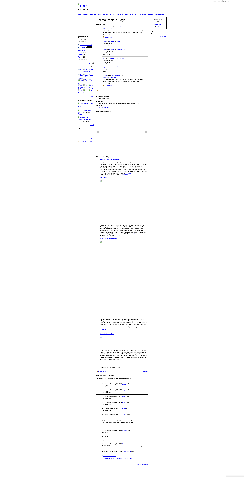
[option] (122, 132)
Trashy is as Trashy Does (108, 238)
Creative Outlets (88, 103)
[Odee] (85, 91)
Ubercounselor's (118, 26)
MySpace (83, 47)
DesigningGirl (106, 26)
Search (242, 1)
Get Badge (163, 36)
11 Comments (124, 174)
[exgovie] (91, 76)
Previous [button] (98, 132)
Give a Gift (83, 141)
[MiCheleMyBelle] (80, 86)
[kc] (80, 71)
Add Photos (101, 153)
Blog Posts (81, 50)
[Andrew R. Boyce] (80, 81)
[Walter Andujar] (80, 76)
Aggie (83, 138)
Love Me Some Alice (107, 334)
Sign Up (215, 1)
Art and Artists (87, 110)
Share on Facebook (86, 45)
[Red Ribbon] (82, 134)
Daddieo (105, 75)
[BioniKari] (85, 86)
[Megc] (91, 91)
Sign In (220, 1)
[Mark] (91, 81)
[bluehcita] (85, 76)
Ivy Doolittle (127, 451)
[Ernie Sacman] (80, 91)
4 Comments (125, 331)
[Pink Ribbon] (90, 134)
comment (111, 41)
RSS (97, 91)
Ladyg (125, 414)
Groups (80, 55)
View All (92, 96)
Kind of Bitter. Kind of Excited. (110, 159)
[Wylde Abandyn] (91, 86)
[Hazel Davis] (91, 71)
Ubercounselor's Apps (85, 63)
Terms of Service (161, 474)
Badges (140, 474)
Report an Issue (149, 474)
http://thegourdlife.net (104, 107)
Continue (130, 173)
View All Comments (142, 464)
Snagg (124, 444)
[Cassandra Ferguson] (85, 71)
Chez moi (126, 420)
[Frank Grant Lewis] (85, 81)
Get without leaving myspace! (117, 458)
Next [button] (146, 132)
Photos (80, 57)
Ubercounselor (120, 41)
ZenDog (124, 430)
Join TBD (99, 380)
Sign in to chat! (231, 476)
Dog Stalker (104, 177)
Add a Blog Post (103, 371)
